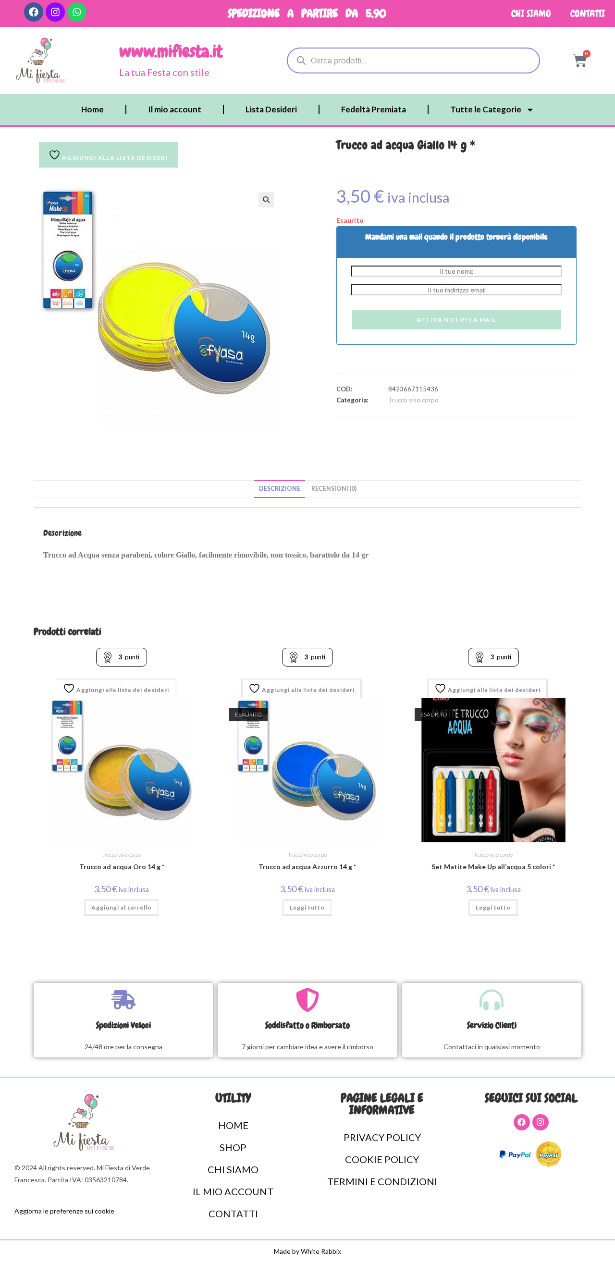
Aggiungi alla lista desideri (114, 157)
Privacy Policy (382, 1137)
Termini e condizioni (382, 1181)
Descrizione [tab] (279, 488)
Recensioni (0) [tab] (334, 488)
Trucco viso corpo (413, 400)
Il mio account (174, 109)
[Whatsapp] (76, 12)
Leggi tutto (307, 907)
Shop (233, 1147)
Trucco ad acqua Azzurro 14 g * (307, 866)
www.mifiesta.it (170, 51)
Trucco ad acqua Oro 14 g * (121, 866)
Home (92, 109)
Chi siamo (531, 13)
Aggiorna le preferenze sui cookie (64, 1211)
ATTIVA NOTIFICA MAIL (456, 319)
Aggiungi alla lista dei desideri (122, 689)
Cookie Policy (382, 1159)
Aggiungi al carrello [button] (121, 907)
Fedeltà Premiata (373, 109)
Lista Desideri (271, 109)
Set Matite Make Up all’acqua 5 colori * (493, 866)
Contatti (587, 13)
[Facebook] (33, 12)
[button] (266, 199)
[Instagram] (55, 12)
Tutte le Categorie (485, 109)
